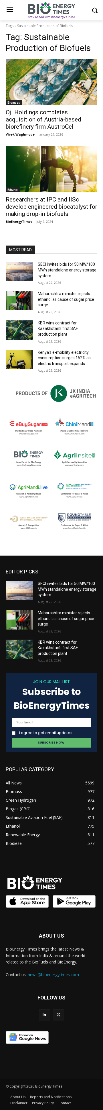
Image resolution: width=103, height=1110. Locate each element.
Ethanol (13, 190)
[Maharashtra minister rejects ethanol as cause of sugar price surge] (19, 300)
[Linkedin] (44, 1014)
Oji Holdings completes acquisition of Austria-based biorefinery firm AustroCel (43, 119)
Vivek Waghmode (20, 134)
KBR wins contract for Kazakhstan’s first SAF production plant (58, 329)
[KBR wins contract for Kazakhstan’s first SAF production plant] (19, 330)
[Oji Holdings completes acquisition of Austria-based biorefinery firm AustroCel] (51, 82)
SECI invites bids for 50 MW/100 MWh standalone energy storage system (67, 270)
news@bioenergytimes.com (53, 974)
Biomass (13, 102)
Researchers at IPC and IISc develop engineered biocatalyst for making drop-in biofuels (51, 206)
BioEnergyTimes (19, 221)
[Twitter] (58, 1014)
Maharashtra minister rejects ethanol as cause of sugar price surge (66, 299)
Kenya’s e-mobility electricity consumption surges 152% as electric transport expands (64, 358)
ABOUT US (51, 936)
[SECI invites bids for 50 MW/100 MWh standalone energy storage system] (19, 271)
